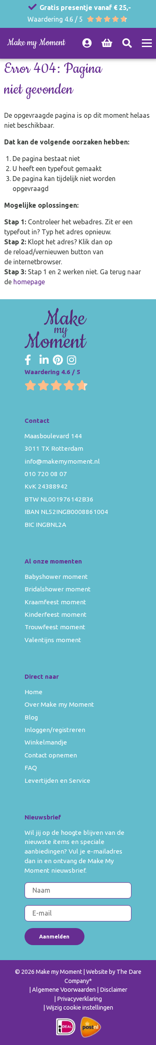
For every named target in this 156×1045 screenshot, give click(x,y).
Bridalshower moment (58, 589)
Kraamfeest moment (55, 602)
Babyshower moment (56, 576)
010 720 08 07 (46, 473)
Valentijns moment (53, 639)
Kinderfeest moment (56, 614)
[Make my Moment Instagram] (71, 360)
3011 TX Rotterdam (54, 448)
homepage (29, 281)
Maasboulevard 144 (53, 435)
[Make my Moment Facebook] (28, 360)
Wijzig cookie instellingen (79, 1007)
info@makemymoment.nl (62, 461)
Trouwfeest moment (55, 626)
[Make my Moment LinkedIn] (44, 360)
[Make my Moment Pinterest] (58, 360)
